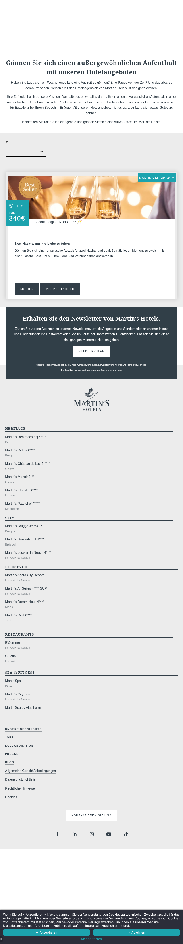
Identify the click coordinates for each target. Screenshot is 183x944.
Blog (9, 762)
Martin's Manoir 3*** (19, 477)
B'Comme (12, 642)
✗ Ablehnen (136, 932)
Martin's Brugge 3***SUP (23, 526)
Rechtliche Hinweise (20, 788)
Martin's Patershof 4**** (22, 503)
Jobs (9, 737)
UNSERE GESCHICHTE (23, 729)
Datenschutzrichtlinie (20, 779)
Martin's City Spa (17, 694)
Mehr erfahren (91, 939)
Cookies (11, 797)
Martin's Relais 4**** (156, 178)
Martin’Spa (13, 681)
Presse (12, 754)
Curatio (10, 656)
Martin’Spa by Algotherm (23, 707)
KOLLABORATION (19, 745)
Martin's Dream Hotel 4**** (24, 602)
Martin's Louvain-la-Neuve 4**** (28, 552)
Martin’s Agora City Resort (24, 575)
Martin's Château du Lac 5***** (27, 463)
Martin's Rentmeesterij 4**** (25, 437)
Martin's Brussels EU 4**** (24, 539)
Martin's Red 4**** (18, 615)
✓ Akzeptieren (46, 932)
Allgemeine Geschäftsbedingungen (30, 771)
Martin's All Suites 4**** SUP (26, 588)
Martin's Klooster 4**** (21, 490)
